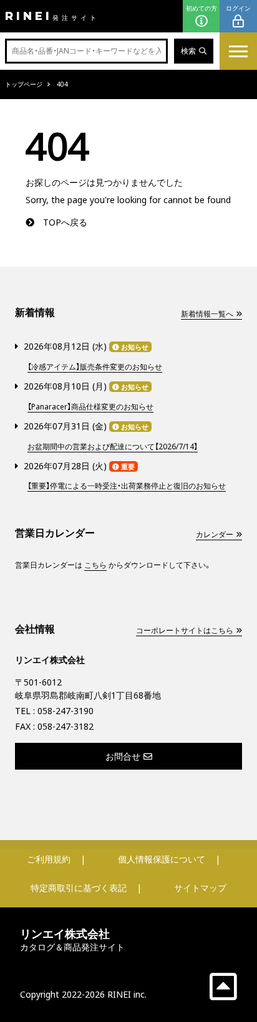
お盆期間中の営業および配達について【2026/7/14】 (112, 446)
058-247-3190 (65, 711)
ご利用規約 (48, 859)
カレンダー (214, 534)
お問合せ (122, 756)
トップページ (23, 84)
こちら (95, 565)
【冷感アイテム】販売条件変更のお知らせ (94, 366)
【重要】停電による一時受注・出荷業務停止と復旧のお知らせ (126, 485)
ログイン (238, 8)
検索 (188, 50)
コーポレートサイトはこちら (184, 630)
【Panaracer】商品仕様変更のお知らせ (90, 406)
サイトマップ (200, 888)
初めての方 (201, 8)
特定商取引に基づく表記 (79, 888)
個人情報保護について (161, 859)
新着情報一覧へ (207, 313)
